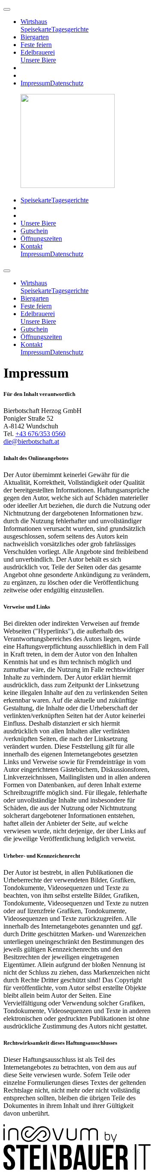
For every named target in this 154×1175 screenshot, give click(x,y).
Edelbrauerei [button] (38, 52)
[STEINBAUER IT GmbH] (77, 1167)
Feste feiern (36, 44)
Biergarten (35, 37)
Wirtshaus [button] (34, 21)
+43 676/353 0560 (40, 433)
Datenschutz (66, 83)
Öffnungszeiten (41, 238)
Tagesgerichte (70, 29)
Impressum (35, 83)
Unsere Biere (38, 60)
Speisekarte (36, 29)
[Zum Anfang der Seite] (6, 9)
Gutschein (34, 230)
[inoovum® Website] (60, 1140)
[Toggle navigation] (6, 271)
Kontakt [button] (31, 246)
